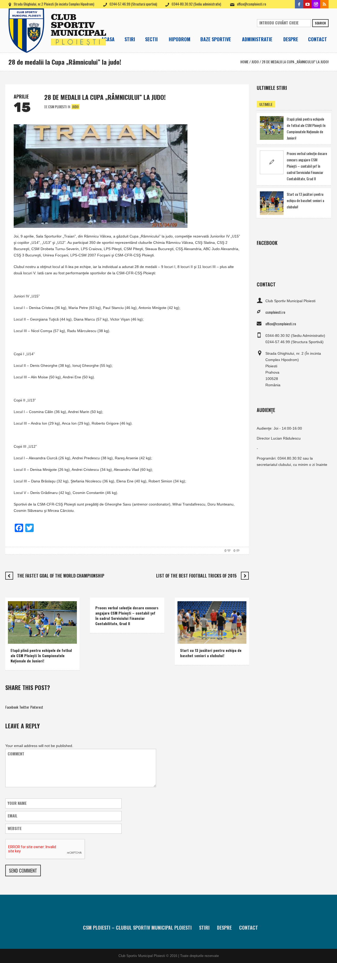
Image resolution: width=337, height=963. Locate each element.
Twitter (24, 707)
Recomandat (34, 638)
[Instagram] (316, 4)
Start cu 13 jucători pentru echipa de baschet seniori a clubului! (210, 652)
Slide (50, 638)
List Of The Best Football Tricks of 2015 (196, 576)
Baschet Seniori (208, 631)
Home (244, 61)
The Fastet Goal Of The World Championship (60, 576)
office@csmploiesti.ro (251, 4)
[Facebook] (299, 4)
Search (320, 23)
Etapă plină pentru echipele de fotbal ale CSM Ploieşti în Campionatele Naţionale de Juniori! (41, 655)
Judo (255, 61)
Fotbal (16, 638)
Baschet (187, 631)
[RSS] (324, 4)
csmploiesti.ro (275, 312)
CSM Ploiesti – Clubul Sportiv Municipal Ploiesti (137, 927)
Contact (248, 927)
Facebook (11, 707)
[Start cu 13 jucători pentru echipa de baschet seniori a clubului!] (211, 622)
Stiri (204, 927)
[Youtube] (307, 4)
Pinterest (36, 707)
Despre (224, 927)
